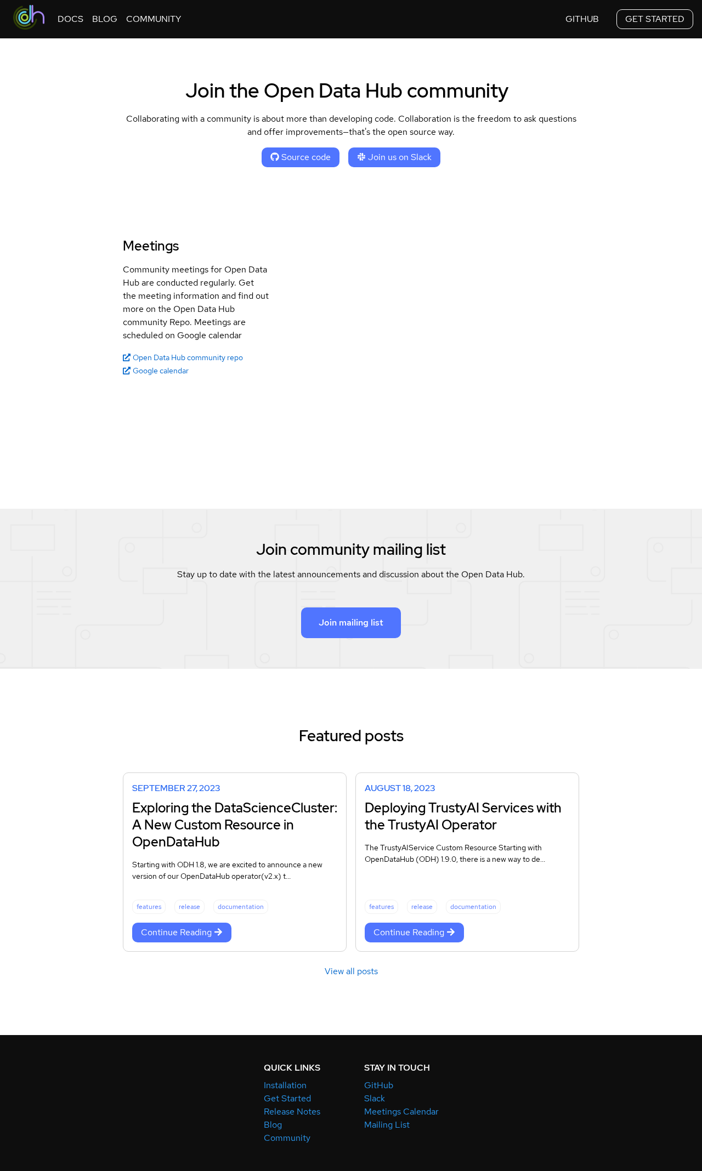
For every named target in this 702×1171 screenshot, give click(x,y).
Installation (285, 1085)
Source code (306, 157)
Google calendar (161, 371)
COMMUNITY (153, 19)
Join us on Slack (400, 157)
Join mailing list (351, 622)
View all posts (351, 971)
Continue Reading (176, 932)
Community (287, 1138)
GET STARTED (654, 19)
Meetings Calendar (401, 1111)
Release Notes (292, 1111)
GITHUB (582, 19)
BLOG (104, 19)
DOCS (70, 19)
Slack (374, 1098)
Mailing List (387, 1124)
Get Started (287, 1098)
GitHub (378, 1085)
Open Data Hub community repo (188, 357)
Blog (273, 1124)
